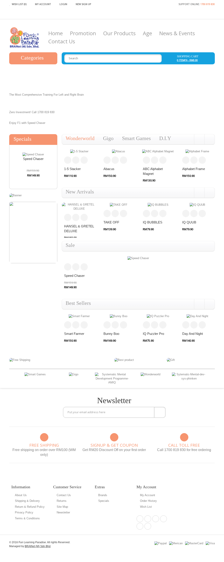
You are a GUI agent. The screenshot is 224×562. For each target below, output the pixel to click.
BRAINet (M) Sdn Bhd (38, 546)
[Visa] (210, 543)
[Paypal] (160, 543)
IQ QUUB (189, 222)
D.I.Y (165, 138)
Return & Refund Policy (30, 506)
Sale (70, 245)
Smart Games (136, 138)
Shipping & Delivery (27, 500)
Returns (61, 500)
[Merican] (176, 543)
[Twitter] (155, 518)
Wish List (146, 506)
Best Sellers (78, 303)
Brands (102, 495)
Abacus (108, 169)
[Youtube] (147, 526)
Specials (103, 500)
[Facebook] (139, 518)
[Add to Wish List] (84, 160)
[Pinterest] (147, 518)
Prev (11, 378)
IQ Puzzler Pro (153, 333)
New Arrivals (80, 192)
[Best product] (124, 359)
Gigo (108, 138)
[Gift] (171, 359)
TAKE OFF (111, 222)
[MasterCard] (194, 543)
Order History (148, 500)
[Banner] (15, 195)
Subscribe (160, 412)
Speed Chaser (33, 159)
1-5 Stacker (72, 169)
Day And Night (192, 333)
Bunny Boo (111, 333)
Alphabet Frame (193, 169)
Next (212, 378)
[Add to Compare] (75, 160)
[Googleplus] (163, 518)
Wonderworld (80, 138)
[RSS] (139, 526)
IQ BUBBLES (152, 222)
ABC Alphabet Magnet (153, 171)
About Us (21, 495)
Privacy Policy (24, 512)
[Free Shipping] (19, 359)
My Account (147, 495)
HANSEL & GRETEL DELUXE (79, 228)
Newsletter (63, 512)
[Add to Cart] (67, 160)
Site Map (62, 506)
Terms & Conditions (27, 518)
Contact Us (64, 495)
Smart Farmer (74, 333)
